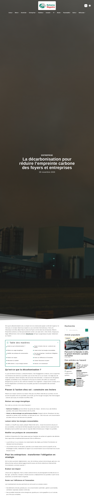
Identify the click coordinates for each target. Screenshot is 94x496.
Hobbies (68, 338)
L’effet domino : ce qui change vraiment (17, 363)
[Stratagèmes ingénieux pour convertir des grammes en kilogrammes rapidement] (70, 382)
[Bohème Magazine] (47, 5)
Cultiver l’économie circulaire (41, 360)
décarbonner (29, 334)
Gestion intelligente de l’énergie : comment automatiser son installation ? (82, 374)
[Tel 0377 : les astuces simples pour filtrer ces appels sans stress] (70, 366)
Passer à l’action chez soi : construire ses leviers (44, 346)
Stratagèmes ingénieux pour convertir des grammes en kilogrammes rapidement (80, 383)
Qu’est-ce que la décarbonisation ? (16, 346)
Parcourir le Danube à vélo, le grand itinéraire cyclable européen (77, 354)
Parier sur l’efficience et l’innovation (43, 357)
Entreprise (47, 155)
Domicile (79, 370)
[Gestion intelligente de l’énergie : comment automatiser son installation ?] (70, 373)
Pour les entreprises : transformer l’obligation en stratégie (46, 354)
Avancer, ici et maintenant (41, 363)
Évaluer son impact (12, 357)
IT (77, 363)
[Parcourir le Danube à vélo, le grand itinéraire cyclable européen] (77, 343)
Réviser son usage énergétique (15, 350)
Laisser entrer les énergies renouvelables (44, 350)
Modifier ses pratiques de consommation (17, 353)
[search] (85, 5)
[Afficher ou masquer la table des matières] (44, 343)
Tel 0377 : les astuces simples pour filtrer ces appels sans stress (82, 366)
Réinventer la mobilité (13, 360)
